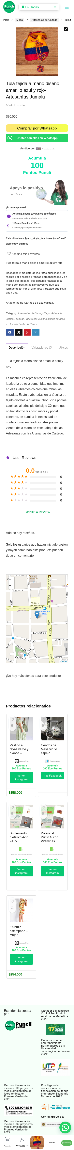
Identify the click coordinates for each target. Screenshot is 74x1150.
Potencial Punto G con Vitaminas (49, 837)
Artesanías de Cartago (44, 19)
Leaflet (63, 661)
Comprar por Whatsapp (37, 128)
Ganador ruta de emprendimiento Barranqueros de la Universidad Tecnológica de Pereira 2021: (55, 1046)
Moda (19, 19)
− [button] (10, 585)
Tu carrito (7, 1146)
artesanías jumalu (48, 149)
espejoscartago (55, 761)
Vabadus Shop (23, 761)
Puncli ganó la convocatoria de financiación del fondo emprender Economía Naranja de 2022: (54, 1091)
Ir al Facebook (53, 775)
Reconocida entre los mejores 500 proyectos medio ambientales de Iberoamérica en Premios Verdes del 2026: (18, 1092)
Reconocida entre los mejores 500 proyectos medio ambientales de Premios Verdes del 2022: (18, 1127)
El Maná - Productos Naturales (21, 855)
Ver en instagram (21, 871)
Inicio (6, 19)
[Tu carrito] (7, 1139)
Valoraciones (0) (42, 347)
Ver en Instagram (52, 871)
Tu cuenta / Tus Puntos (22, 1146)
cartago (20, 318)
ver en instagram (21, 777)
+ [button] (10, 579)
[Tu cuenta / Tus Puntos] (22, 1140)
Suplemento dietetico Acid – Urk (19, 837)
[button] (66, 7)
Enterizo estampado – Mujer (19, 931)
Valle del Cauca (28, 324)
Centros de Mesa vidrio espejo (49, 749)
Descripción (17, 347)
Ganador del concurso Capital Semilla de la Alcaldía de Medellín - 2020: (55, 1015)
